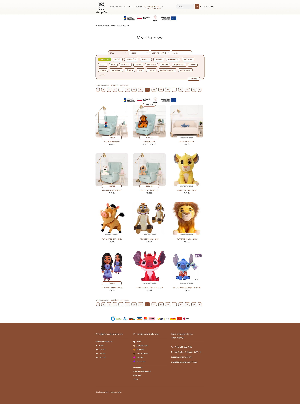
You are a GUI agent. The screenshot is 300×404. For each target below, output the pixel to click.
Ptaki (102, 65)
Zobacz (112, 137)
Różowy (140, 357)
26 (154, 90)
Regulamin (137, 367)
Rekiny (117, 59)
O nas (130, 6)
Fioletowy (141, 361)
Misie (113, 65)
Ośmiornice (173, 59)
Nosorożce (131, 59)
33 (180, 90)
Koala (103, 70)
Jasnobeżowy (142, 346)
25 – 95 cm (99, 346)
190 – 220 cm (100, 354)
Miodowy (140, 350)
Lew (140, 70)
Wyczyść (102, 75)
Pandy (192, 65)
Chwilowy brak (186, 137)
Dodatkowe (185, 70)
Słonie (138, 65)
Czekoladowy (142, 354)
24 (141, 90)
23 (134, 90)
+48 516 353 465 (153, 6)
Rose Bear (125, 65)
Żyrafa (130, 70)
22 (127, 90)
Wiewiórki (151, 65)
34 (187, 90)
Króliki (165, 65)
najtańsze (114, 86)
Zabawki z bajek (167, 70)
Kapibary (145, 59)
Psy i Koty (188, 59)
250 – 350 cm (100, 357)
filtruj (194, 79)
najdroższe (124, 86)
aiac (119, 392)
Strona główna (103, 26)
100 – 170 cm (100, 350)
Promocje (104, 59)
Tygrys (151, 70)
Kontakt (138, 6)
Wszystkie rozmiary (104, 342)
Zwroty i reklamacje (142, 371)
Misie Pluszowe (116, 6)
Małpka (159, 59)
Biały (139, 342)
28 (168, 90)
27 (161, 90)
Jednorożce (179, 65)
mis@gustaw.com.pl (188, 352)
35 (194, 90)
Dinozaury (116, 70)
